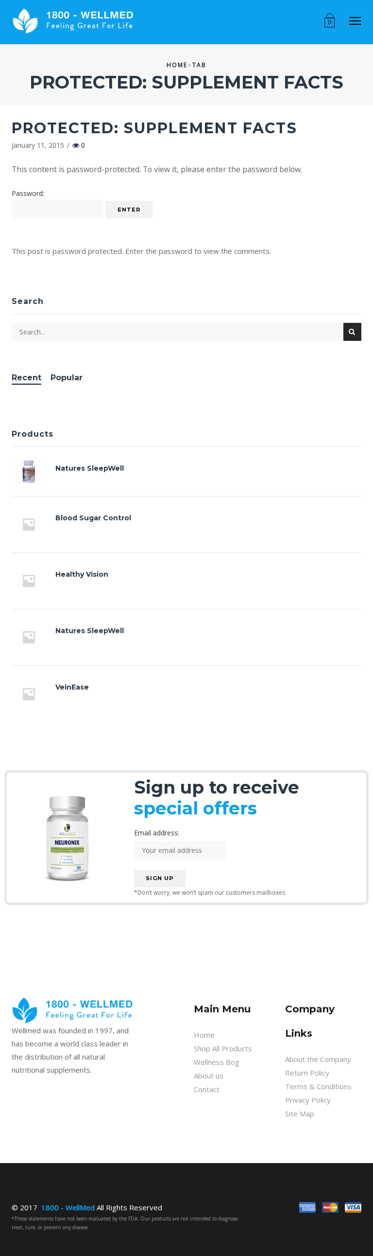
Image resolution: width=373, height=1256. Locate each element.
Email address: (156, 832)
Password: (28, 193)
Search (352, 332)
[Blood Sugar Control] (33, 524)
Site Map (299, 1113)
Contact (207, 1089)
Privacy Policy (308, 1100)
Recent (26, 377)
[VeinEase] (33, 693)
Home (177, 65)
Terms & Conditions (318, 1086)
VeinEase (72, 687)
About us (208, 1075)
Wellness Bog (216, 1062)
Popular (67, 377)
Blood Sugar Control (93, 517)
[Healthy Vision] (33, 580)
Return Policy (307, 1073)
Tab (199, 65)
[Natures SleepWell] (33, 471)
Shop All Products (223, 1048)
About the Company (318, 1059)
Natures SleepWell (89, 468)
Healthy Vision (81, 574)
